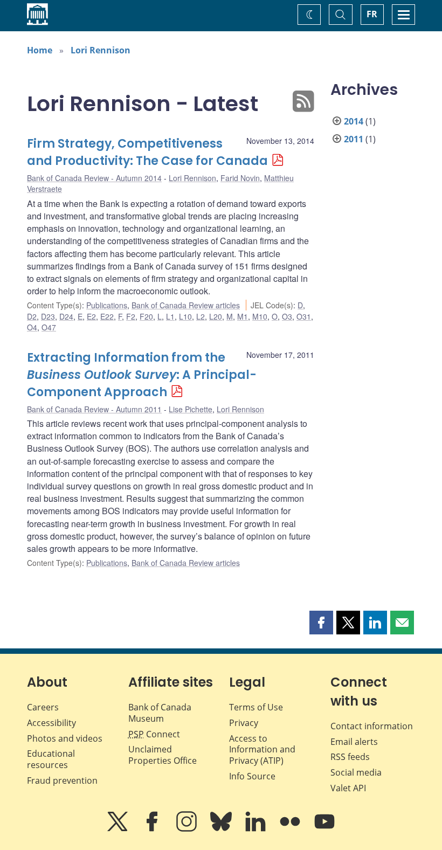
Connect (154, 734)
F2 (130, 316)
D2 (32, 316)
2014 (353, 121)
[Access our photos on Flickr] (291, 829)
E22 (107, 316)
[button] (321, 622)
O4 (32, 327)
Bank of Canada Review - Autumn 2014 (94, 177)
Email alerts (354, 742)
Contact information (371, 726)
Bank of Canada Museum (159, 712)
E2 (91, 316)
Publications (106, 305)
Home (39, 50)
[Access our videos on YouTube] (324, 829)
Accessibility (51, 723)
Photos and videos (64, 738)
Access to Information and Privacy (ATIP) (262, 749)
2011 (353, 139)
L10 (185, 316)
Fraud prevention (62, 780)
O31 (303, 316)
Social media (356, 772)
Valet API (348, 788)
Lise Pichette (190, 409)
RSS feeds (350, 757)
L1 (170, 316)
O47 (49, 327)
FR (372, 14)
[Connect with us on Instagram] (187, 829)
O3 (287, 316)
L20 (215, 316)
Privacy (243, 723)
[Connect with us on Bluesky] (222, 829)
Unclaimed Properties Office (162, 754)
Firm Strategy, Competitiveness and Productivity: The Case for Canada (147, 152)
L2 (200, 316)
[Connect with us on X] (118, 829)
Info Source (252, 776)
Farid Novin (240, 177)
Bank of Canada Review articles (186, 305)
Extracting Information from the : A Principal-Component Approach (142, 374)
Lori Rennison (100, 50)
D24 (66, 316)
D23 (48, 316)
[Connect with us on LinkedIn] (256, 829)
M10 (259, 316)
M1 (242, 316)
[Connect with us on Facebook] (153, 829)
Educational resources (51, 759)
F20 (146, 316)
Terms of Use (256, 707)
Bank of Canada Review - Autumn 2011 (94, 409)
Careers (43, 707)
